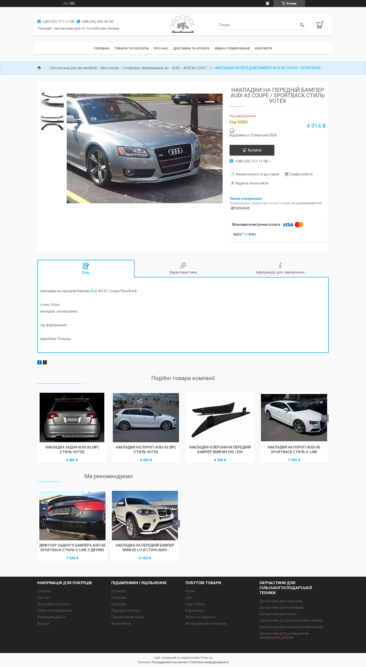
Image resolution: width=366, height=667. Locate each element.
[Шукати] (302, 25)
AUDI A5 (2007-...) (197, 68)
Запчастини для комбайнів (281, 608)
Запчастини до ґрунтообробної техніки (291, 620)
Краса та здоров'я (200, 617)
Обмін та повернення (54, 610)
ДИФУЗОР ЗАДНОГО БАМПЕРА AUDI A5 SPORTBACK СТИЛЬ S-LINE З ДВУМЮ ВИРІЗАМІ (72, 548)
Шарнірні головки (125, 610)
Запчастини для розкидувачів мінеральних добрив (284, 635)
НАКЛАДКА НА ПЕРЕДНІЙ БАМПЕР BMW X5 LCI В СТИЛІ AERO (145, 547)
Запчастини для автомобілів (73, 68)
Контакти (263, 48)
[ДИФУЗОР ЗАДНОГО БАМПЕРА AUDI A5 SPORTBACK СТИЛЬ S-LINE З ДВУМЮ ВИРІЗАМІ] (72, 516)
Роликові (118, 598)
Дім (188, 598)
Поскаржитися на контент (170, 662)
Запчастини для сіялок (278, 614)
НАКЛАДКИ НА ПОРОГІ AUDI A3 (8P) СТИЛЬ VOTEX (146, 449)
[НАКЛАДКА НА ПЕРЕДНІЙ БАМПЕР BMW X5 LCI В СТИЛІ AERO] (145, 516)
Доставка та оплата (191, 48)
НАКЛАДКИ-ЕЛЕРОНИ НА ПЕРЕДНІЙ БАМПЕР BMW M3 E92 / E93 (220, 449)
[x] (45, 363)
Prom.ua (207, 658)
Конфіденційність (51, 617)
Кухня (190, 591)
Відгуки (43, 623)
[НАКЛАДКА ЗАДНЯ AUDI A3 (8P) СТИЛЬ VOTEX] (72, 418)
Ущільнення (121, 623)
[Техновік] (183, 25)
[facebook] (39, 363)
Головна (101, 48)
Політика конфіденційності (210, 662)
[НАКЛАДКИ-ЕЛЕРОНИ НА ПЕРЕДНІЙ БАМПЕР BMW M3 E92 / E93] (220, 418)
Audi (94, 291)
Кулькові (118, 591)
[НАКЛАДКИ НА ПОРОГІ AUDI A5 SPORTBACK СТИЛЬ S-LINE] (294, 418)
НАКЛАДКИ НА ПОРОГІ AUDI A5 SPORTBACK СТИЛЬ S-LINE (294, 449)
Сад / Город (195, 604)
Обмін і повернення (232, 48)
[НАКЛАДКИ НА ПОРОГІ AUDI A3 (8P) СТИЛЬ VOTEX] (146, 418)
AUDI (176, 68)
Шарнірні (118, 604)
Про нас (161, 48)
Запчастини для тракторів (281, 601)
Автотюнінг (110, 68)
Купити (254, 150)
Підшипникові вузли (127, 617)
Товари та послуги (131, 48)
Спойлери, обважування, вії (146, 68)
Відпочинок (194, 610)
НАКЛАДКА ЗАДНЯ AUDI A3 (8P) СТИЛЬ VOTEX (72, 449)
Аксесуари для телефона (206, 623)
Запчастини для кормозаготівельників (291, 627)
